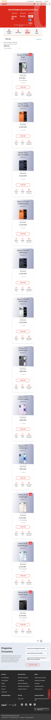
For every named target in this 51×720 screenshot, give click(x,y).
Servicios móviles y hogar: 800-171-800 (42, 699)
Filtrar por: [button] (8, 39)
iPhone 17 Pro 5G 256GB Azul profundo (23, 252)
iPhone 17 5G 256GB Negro (22, 349)
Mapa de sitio (5, 717)
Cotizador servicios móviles (40, 677)
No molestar (37, 683)
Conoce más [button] (23, 87)
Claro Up (3, 689)
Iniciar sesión (20, 698)
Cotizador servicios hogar (40, 680)
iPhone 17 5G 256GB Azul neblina (22, 447)
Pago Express (31, 1)
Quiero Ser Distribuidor (23, 683)
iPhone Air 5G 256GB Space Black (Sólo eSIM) (23, 594)
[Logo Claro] (4, 3)
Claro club (3, 686)
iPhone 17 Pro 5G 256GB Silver (23, 300)
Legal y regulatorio (30, 717)
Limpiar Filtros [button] (38, 39)
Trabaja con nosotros (22, 689)
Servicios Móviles (5, 677)
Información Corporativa (23, 677)
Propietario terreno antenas (23, 686)
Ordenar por (7, 46)
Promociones (4, 692)
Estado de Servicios (38, 689)
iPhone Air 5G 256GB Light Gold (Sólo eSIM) (23, 496)
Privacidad (22, 717)
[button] (34, 4)
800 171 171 (40, 709)
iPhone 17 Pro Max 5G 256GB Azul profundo (23, 154)
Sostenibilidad (21, 680)
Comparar (24, 82)
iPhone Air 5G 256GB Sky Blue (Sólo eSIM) (22, 545)
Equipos (3, 683)
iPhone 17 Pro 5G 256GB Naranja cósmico (23, 203)
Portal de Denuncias (14, 717)
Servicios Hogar (4, 680)
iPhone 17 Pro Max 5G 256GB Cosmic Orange (23, 105)
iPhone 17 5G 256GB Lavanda (23, 398)
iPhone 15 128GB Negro (23, 56)
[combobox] (12, 48)
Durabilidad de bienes (39, 686)
